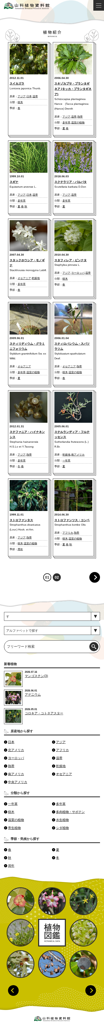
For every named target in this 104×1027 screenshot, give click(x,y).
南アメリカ (78, 454)
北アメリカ (16, 750)
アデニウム (33, 694)
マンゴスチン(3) (36, 676)
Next (90, 990)
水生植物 (62, 820)
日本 (29, 96)
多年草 (66, 122)
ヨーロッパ (78, 272)
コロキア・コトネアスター (44, 713)
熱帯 (80, 116)
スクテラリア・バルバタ (70, 181)
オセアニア (24, 278)
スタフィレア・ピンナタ (70, 260)
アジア (22, 96)
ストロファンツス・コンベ (72, 520)
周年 (20, 549)
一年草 (66, 460)
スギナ (14, 181)
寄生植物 (14, 828)
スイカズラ (17, 83)
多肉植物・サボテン (70, 812)
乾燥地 (36, 278)
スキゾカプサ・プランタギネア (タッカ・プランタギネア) (72, 89)
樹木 (20, 102)
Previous (13, 990)
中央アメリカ (17, 782)
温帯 (35, 96)
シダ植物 (62, 828)
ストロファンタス (21, 520)
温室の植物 (78, 122)
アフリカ (67, 532)
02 (57, 577)
